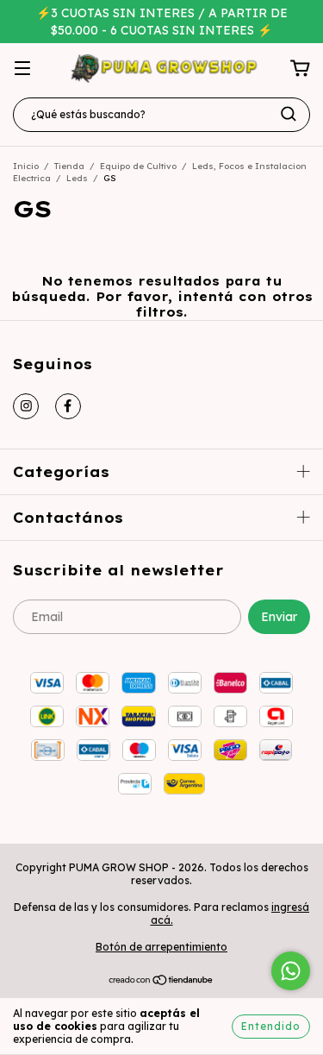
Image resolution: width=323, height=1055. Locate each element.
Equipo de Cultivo (138, 166)
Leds (77, 178)
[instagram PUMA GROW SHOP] (26, 406)
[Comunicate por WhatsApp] (290, 970)
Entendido (271, 1026)
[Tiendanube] (161, 982)
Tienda (69, 166)
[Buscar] (288, 114)
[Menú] (22, 69)
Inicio (26, 166)
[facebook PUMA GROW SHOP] (68, 406)
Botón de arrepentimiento (161, 946)
